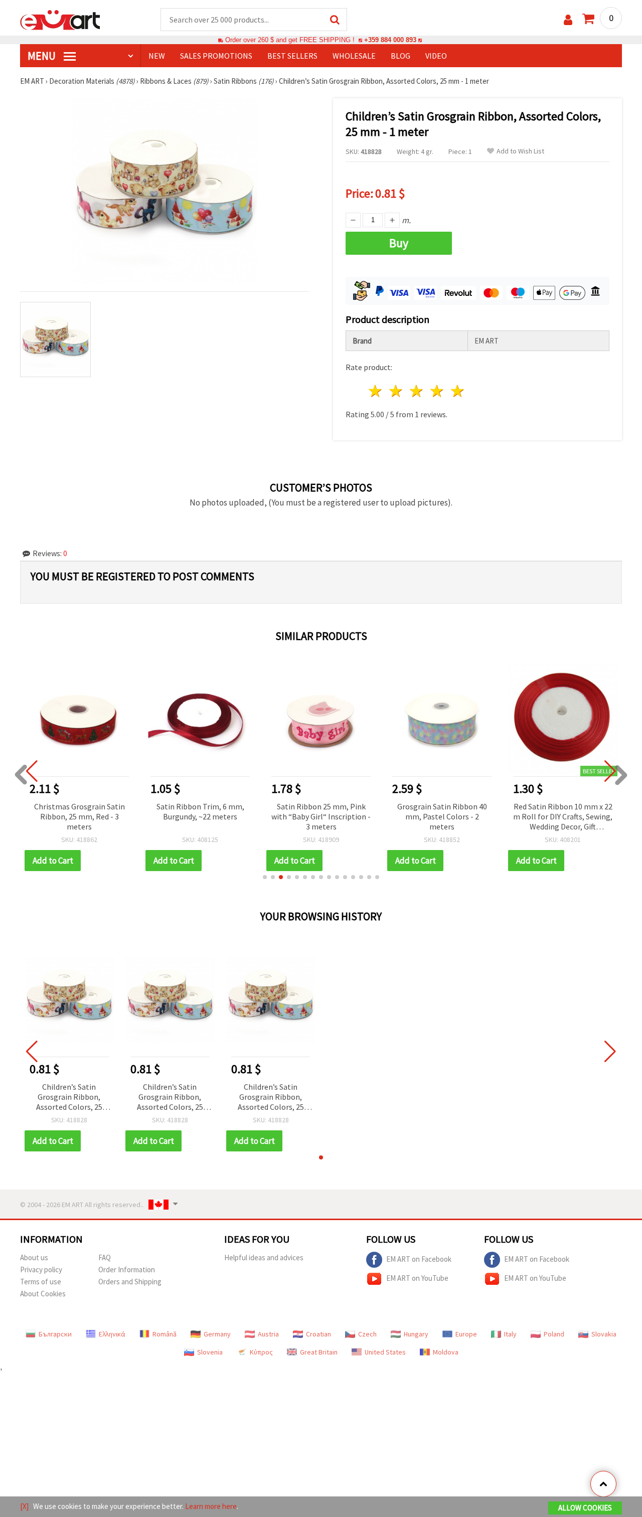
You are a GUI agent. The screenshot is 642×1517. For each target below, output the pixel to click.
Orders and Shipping (130, 1281)
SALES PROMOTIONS (216, 56)
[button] (265, 877)
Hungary (416, 1333)
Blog (400, 56)
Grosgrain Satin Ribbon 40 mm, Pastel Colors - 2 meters (442, 816)
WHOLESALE (354, 56)
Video (436, 56)
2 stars (396, 391)
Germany (217, 1333)
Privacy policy (41, 1269)
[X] (24, 1506)
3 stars (417, 391)
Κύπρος (261, 1352)
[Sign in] (568, 20)
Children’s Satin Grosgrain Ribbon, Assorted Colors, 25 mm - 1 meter (69, 1097)
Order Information (126, 1269)
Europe (466, 1333)
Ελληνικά (112, 1333)
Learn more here (211, 1506)
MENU (43, 56)
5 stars (457, 391)
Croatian (318, 1333)
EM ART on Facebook (418, 1259)
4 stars (437, 391)
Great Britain (319, 1352)
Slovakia (603, 1333)
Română (164, 1333)
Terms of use (40, 1281)
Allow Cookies (585, 1507)
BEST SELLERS (292, 56)
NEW (156, 56)
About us (34, 1257)
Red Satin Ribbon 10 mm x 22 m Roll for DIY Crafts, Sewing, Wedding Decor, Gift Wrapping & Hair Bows (562, 817)
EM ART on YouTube (417, 1278)
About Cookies (43, 1293)
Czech (367, 1333)
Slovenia (210, 1352)
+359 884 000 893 (390, 40)
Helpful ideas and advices (263, 1257)
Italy (510, 1333)
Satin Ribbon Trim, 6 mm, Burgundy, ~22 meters (200, 811)
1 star (376, 391)
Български (55, 1333)
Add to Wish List (520, 151)
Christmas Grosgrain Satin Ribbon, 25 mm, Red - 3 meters (79, 816)
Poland (554, 1333)
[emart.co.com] (60, 19)
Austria (268, 1333)
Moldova (445, 1352)
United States (385, 1352)
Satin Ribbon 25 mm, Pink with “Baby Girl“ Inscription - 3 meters (321, 816)
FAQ (104, 1257)
